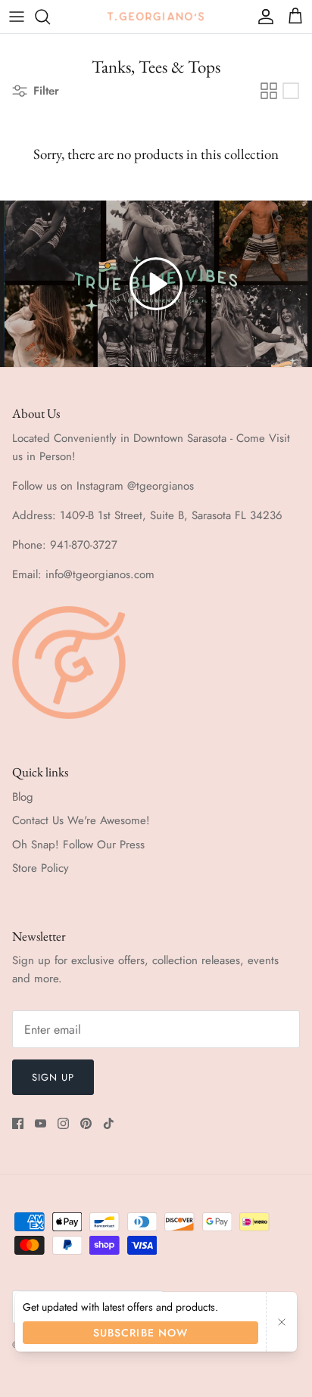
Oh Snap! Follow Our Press (78, 844)
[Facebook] (17, 1123)
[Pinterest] (86, 1123)
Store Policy (40, 868)
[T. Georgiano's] (156, 16)
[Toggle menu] (16, 16)
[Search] (50, 16)
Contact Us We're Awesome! (81, 820)
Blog (22, 797)
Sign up (53, 1077)
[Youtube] (40, 1123)
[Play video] (156, 284)
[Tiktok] (108, 1123)
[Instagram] (63, 1123)
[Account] (262, 16)
